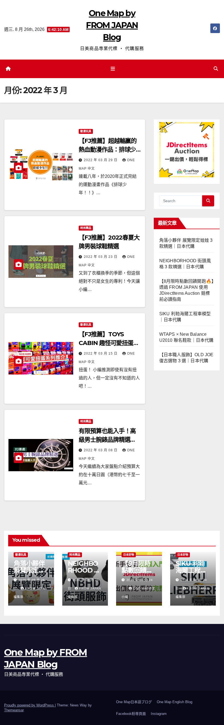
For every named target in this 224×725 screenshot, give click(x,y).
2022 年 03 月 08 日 (101, 450)
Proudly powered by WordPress (29, 705)
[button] (216, 68)
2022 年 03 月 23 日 (101, 257)
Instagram (159, 714)
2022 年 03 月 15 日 (101, 353)
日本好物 (128, 554)
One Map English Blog (174, 702)
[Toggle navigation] (113, 68)
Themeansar (13, 710)
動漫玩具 (85, 131)
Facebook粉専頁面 (131, 714)
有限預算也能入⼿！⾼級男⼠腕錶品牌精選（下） (107, 439)
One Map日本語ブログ (134, 702)
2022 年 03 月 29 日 (101, 160)
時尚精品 (85, 227)
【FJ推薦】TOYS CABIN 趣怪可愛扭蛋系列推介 (109, 343)
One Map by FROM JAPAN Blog (112, 25)
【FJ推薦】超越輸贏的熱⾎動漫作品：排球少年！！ (108, 149)
